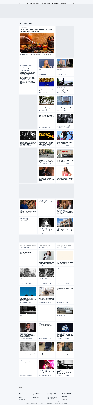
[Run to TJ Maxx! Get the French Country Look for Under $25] (65, 153)
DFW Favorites (60, 3)
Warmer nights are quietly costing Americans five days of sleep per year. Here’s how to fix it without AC (64, 108)
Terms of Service (64, 403)
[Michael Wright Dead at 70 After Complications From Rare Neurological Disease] (46, 171)
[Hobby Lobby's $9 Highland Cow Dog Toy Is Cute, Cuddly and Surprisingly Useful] (65, 222)
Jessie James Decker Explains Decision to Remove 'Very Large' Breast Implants (65, 179)
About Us (20, 393)
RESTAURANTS (21, 24)
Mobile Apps (65, 395)
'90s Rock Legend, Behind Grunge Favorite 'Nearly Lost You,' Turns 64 (64, 126)
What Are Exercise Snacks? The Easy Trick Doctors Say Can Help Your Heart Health (46, 161)
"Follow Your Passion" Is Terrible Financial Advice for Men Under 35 (26, 317)
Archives (20, 397)
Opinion (42, 3)
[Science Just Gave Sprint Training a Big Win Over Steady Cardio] (65, 135)
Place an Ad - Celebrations (52, 397)
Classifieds (56, 3)
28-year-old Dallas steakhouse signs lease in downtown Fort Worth (64, 71)
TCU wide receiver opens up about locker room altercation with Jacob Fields (27, 62)
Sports (31, 3)
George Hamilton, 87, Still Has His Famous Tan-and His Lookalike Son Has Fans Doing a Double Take (27, 335)
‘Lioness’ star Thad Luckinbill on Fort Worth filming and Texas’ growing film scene (27, 82)
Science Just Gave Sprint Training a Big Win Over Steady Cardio (64, 143)
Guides (64, 3)
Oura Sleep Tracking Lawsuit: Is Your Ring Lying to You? (46, 354)
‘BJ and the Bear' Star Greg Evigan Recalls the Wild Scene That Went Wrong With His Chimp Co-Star (28, 299)
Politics (34, 3)
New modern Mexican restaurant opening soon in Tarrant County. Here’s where (36, 30)
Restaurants (38, 3)
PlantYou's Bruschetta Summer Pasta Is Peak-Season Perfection (65, 263)
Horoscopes (65, 399)
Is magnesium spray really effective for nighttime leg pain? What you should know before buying (65, 90)
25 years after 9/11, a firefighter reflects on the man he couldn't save (28, 212)
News (28, 3)
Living (40, 69)
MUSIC (34, 24)
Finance (52, 3)
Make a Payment (36, 397)
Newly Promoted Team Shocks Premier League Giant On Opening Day (27, 362)
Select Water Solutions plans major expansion (45, 246)
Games (45, 3)
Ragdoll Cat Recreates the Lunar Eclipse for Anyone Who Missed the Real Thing (46, 299)
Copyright (27, 403)
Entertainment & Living (61, 87)
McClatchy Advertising (51, 393)
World (21, 210)
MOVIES (30, 24)
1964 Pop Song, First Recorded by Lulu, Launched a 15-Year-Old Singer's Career (27, 354)
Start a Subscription (36, 394)
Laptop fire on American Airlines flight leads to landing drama (64, 317)
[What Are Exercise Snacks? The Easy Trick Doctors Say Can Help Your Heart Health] (46, 153)
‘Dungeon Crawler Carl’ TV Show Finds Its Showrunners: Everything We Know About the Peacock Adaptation (46, 143)
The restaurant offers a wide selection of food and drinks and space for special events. (36, 54)
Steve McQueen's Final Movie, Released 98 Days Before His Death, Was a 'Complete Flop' (27, 280)
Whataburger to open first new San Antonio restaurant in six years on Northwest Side (45, 308)
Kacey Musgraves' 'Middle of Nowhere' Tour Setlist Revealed (46, 372)
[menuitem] (19, 3)
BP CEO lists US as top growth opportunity (25, 253)
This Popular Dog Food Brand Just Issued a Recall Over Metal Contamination (46, 263)
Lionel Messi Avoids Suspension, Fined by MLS (65, 289)
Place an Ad (49, 394)
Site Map (20, 394)
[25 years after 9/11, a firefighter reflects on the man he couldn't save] (28, 204)
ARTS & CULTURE (39, 24)
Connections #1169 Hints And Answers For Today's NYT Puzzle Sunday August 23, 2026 (27, 220)
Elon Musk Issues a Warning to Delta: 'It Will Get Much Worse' (65, 270)
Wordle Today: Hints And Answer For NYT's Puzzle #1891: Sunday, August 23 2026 (46, 116)
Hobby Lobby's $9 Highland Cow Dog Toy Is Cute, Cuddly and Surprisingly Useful (65, 230)
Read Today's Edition (67, 393)
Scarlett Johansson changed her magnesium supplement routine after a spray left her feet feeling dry (46, 72)
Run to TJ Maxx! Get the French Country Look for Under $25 (65, 161)
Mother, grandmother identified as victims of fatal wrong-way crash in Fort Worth (28, 68)
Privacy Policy (41, 403)
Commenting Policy (34, 403)
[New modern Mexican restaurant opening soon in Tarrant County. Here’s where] (37, 43)
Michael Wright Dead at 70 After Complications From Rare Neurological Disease (46, 179)
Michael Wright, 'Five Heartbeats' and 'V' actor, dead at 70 (46, 202)
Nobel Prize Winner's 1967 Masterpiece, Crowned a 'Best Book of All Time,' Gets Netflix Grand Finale (65, 372)
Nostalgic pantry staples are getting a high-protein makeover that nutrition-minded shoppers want (46, 90)
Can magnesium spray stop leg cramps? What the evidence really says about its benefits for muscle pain (46, 108)
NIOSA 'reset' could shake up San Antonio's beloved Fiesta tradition (45, 325)
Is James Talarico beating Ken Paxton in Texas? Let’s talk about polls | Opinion (27, 78)
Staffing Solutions (50, 399)
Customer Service (36, 393)
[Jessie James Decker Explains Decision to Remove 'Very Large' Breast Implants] (65, 171)
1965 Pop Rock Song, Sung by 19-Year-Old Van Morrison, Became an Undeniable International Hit (46, 280)
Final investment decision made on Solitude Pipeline (64, 246)
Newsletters (65, 396)
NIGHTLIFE (26, 24)
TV (32, 24)
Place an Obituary (50, 398)
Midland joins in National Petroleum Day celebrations (28, 246)
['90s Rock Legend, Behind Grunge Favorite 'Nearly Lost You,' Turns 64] (65, 118)
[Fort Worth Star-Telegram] (46, 1)
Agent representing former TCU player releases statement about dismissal (27, 73)
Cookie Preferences (49, 403)
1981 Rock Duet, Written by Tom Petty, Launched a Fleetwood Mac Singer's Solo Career (46, 230)
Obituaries (48, 3)
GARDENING (45, 24)
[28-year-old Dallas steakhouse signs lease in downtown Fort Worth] (65, 63)
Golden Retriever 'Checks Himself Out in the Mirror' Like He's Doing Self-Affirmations (65, 354)
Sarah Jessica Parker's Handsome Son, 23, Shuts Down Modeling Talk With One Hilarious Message (65, 212)
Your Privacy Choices (57, 403)
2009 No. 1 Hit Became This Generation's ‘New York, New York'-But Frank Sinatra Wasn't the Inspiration (28, 143)
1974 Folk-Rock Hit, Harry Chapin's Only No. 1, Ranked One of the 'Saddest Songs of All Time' (65, 335)
